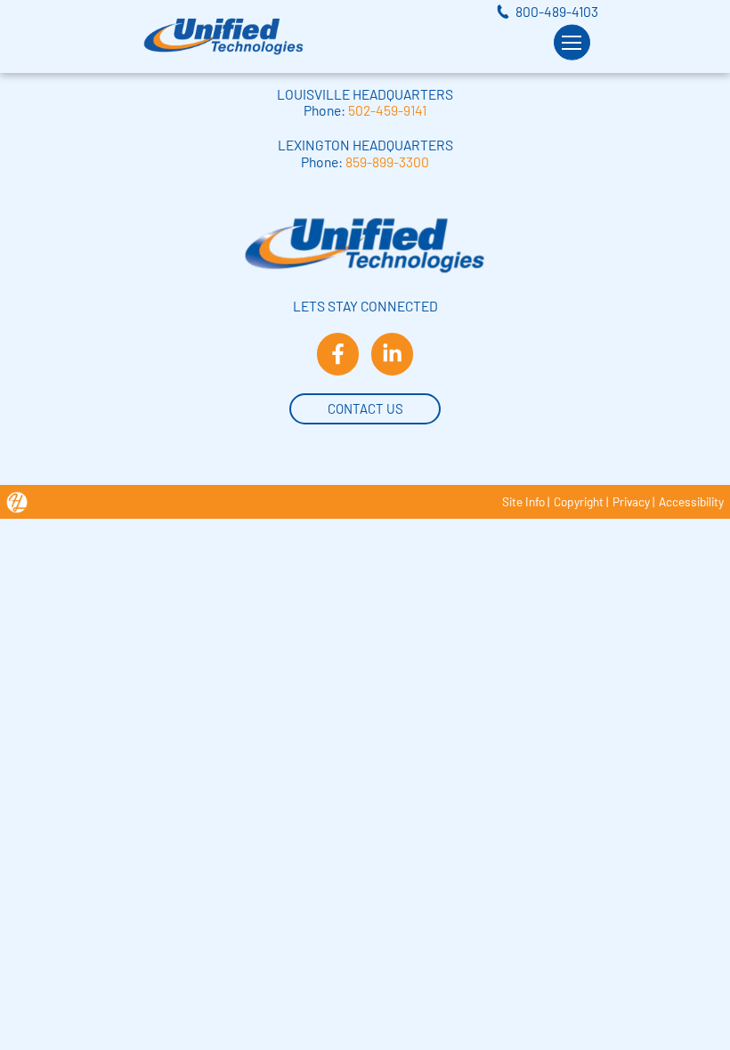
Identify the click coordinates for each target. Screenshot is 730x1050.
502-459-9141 (387, 109)
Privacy (631, 501)
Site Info (523, 501)
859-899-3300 (387, 161)
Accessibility (691, 501)
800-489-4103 (556, 11)
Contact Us (365, 408)
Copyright (579, 501)
